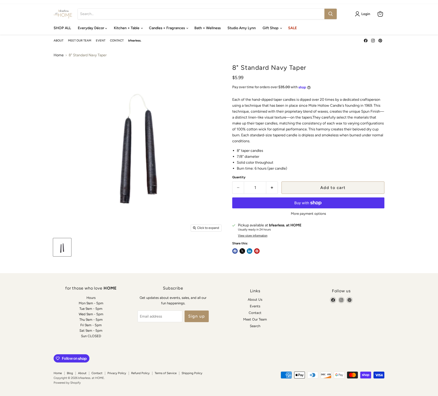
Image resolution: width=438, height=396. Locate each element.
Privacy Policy (116, 373)
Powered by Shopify (67, 382)
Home (59, 55)
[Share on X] (242, 251)
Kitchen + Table (127, 28)
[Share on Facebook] (235, 251)
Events (255, 306)
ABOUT (58, 40)
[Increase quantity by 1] (272, 187)
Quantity (238, 177)
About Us (255, 300)
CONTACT (117, 40)
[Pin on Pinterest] (257, 251)
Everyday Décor (91, 28)
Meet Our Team (255, 319)
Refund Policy (140, 373)
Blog (70, 373)
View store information (252, 235)
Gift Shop (271, 28)
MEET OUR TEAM (79, 40)
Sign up (196, 316)
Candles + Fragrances (167, 28)
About (82, 373)
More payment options (308, 214)
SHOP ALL (62, 28)
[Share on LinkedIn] (249, 251)
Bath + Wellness (207, 28)
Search (255, 326)
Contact (255, 313)
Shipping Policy (192, 373)
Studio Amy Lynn (241, 28)
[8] (62, 247)
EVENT (100, 40)
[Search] (330, 14)
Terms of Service (166, 373)
